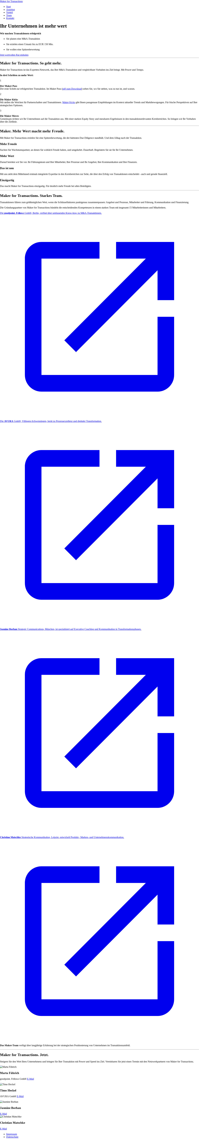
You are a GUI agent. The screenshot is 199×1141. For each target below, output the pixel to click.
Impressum (11, 1134)
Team (9, 15)
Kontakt (10, 18)
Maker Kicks (68, 102)
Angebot (10, 9)
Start (8, 6)
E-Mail (30, 1079)
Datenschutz (12, 1137)
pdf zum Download (72, 88)
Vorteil (9, 12)
